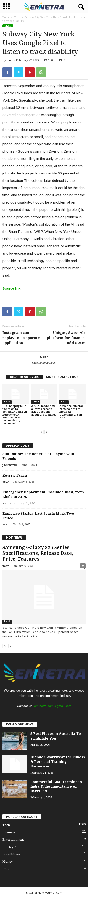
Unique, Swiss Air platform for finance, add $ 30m (66, 338)
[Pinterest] (30, 72)
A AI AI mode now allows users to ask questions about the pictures (43, 410)
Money (7, 861)
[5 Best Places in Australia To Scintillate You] (14, 741)
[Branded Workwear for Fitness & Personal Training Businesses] (14, 764)
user (10, 60)
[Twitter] (18, 72)
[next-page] (46, 431)
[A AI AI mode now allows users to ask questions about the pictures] (44, 394)
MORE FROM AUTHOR (62, 377)
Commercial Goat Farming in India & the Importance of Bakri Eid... (56, 786)
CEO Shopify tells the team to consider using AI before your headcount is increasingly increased (14, 414)
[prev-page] (41, 431)
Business (8, 832)
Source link (11, 288)
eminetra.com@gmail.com (52, 706)
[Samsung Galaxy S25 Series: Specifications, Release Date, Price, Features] (44, 597)
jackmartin (10, 465)
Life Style (9, 847)
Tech (17, 17)
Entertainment (13, 839)
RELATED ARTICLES (24, 377)
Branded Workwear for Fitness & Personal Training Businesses (57, 761)
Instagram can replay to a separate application (21, 338)
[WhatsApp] (41, 72)
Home (6, 17)
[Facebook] (7, 72)
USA (5, 869)
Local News (11, 854)
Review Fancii (14, 475)
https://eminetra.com (44, 362)
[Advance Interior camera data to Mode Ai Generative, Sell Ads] (72, 394)
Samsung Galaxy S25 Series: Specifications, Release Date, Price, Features (37, 553)
